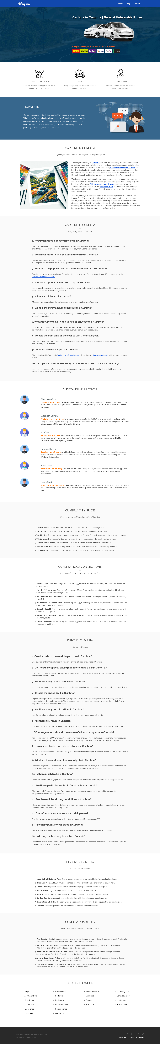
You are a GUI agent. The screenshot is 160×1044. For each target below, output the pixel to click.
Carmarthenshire (124, 996)
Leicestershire (61, 1009)
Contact (137, 4)
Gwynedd (90, 1000)
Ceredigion (29, 1000)
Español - (132, 1037)
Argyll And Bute (30, 996)
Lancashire (28, 1013)
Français (140, 1037)
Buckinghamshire (93, 991)
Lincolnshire (60, 1013)
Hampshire (90, 1004)
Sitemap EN (31, 1037)
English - (123, 1037)
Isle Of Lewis (122, 1004)
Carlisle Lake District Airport (43, 277)
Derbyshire (29, 1004)
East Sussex (60, 1000)
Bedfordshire (60, 991)
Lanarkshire (29, 1009)
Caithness (90, 996)
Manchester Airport (100, 355)
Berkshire (59, 996)
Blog (128, 4)
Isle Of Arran (122, 1000)
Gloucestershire (61, 1004)
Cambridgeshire (123, 991)
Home (120, 4)
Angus (27, 991)
